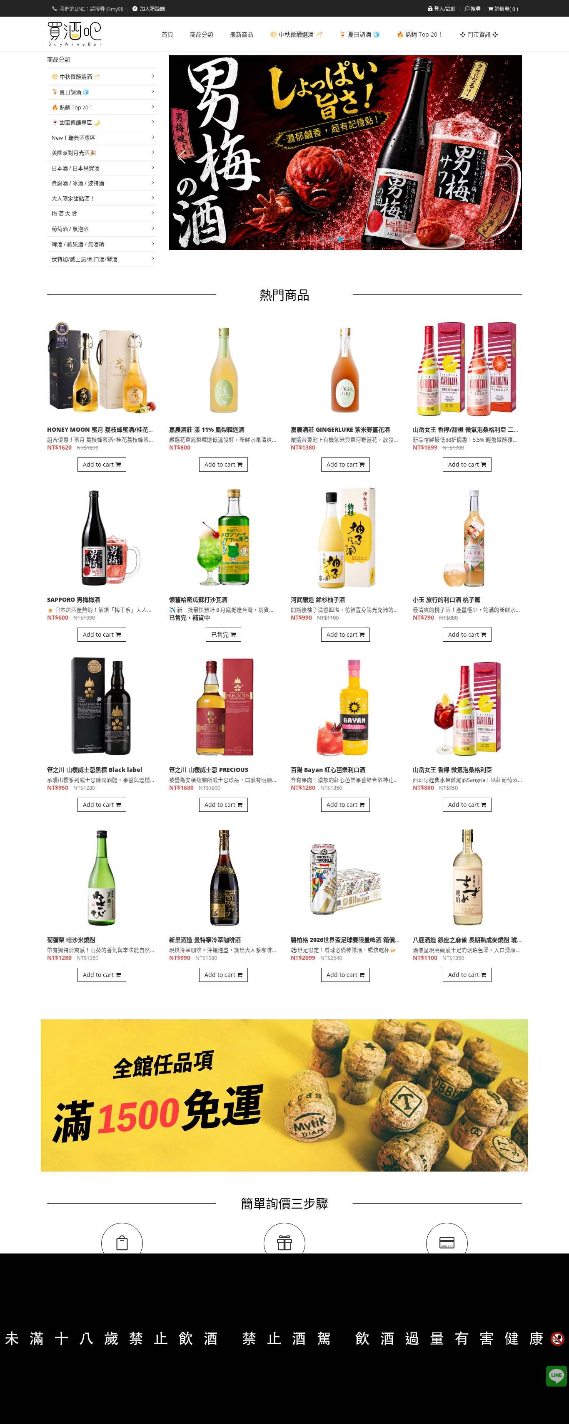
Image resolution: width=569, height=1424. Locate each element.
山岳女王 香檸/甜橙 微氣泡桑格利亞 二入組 (469, 429)
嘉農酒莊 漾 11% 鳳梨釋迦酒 (207, 429)
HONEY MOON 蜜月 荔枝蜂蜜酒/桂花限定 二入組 (113, 429)
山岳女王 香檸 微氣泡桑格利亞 (452, 770)
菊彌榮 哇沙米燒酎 (71, 940)
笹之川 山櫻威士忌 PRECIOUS (208, 770)
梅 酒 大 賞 (64, 213)
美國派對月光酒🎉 (74, 152)
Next (509, 156)
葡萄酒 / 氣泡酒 (70, 228)
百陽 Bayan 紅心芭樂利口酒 (328, 770)
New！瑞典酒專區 (73, 137)
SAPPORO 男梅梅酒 (73, 599)
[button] (503, 8)
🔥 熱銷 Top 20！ (73, 107)
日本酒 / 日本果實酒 (76, 168)
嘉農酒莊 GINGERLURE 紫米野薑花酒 (340, 429)
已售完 (220, 634)
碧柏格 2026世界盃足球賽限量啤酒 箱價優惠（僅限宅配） (366, 940)
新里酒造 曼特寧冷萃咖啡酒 (205, 940)
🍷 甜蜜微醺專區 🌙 (76, 122)
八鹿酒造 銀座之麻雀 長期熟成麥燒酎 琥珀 (468, 940)
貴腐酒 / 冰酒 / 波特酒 (78, 183)
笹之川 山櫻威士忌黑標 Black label (94, 770)
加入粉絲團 (152, 8)
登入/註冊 (445, 8)
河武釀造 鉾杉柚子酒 (318, 599)
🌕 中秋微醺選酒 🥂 (76, 76)
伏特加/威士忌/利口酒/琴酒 (84, 259)
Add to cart (99, 464)
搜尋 (476, 8)
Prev (181, 156)
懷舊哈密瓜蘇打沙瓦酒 (198, 599)
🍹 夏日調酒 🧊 (70, 92)
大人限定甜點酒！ (73, 198)
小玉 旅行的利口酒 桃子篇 (446, 599)
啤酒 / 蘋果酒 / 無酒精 (78, 244)
